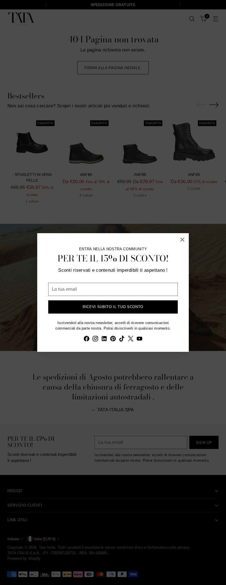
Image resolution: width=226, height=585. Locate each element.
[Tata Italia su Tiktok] (122, 339)
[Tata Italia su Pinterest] (113, 339)
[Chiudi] (182, 239)
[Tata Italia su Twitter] (130, 339)
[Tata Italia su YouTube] (139, 339)
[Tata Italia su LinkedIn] (104, 339)
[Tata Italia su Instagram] (95, 339)
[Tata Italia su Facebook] (86, 339)
